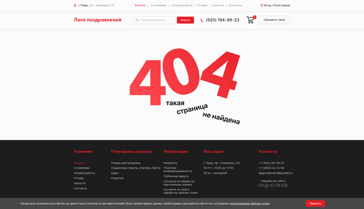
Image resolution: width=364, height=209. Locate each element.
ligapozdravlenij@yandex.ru (276, 173)
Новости (218, 5)
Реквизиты (170, 162)
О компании (158, 5)
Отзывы (202, 5)
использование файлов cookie (250, 203)
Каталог (140, 5)
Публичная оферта (176, 176)
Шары (114, 173)
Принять (315, 203)
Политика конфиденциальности (178, 169)
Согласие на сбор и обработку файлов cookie (181, 191)
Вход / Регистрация (277, 5)
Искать (185, 20)
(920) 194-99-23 (222, 20)
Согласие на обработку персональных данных (179, 183)
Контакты (235, 5)
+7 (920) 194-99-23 (271, 162)
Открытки (117, 178)
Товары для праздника (125, 162)
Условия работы (181, 5)
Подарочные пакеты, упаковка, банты (135, 167)
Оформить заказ (274, 19)
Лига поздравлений (97, 20)
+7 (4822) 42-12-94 (271, 167)
